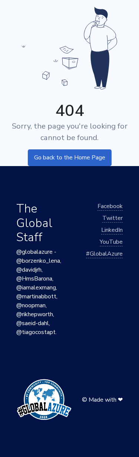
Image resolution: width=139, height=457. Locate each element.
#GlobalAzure (104, 254)
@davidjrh (29, 270)
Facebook (110, 206)
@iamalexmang (36, 287)
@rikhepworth (34, 314)
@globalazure (34, 252)
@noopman (31, 305)
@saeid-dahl (32, 323)
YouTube (111, 242)
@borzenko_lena (38, 261)
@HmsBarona (34, 279)
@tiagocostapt (36, 332)
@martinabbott (36, 296)
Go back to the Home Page (69, 157)
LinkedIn (112, 230)
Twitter (112, 218)
